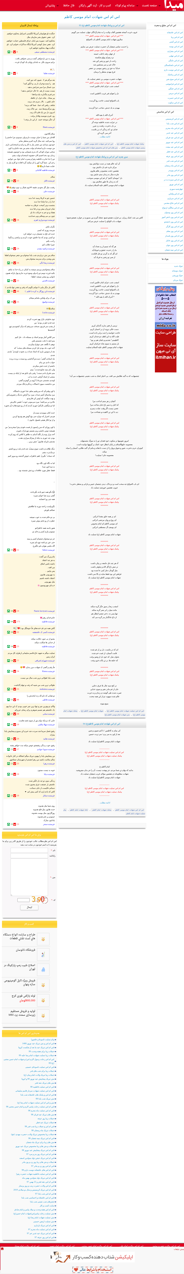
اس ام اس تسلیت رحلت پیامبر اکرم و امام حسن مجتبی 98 (30, 1107)
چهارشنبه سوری (176, 189)
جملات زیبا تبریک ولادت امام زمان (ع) (39, 1075)
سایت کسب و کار (47, 1206)
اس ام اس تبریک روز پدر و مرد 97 (40, 1154)
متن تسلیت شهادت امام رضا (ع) (41, 1217)
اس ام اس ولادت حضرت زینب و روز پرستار (36, 1186)
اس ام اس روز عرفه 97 (44, 1237)
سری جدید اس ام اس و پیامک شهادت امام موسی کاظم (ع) (102, 157)
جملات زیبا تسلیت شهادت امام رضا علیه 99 (36, 1055)
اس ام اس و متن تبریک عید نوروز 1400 (38, 1043)
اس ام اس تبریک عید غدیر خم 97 (40, 1233)
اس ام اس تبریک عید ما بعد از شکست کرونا (36, 1047)
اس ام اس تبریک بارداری (44, 1225)
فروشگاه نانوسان (25, 950)
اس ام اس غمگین (175, 88)
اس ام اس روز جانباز (174, 240)
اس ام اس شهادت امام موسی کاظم (99, 144)
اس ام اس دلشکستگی (173, 65)
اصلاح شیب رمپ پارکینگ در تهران (19, 967)
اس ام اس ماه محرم (174, 128)
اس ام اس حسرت (175, 98)
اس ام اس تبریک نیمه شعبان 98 (41, 1138)
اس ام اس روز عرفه (174, 156)
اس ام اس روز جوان (174, 245)
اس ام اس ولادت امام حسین (61, 1246)
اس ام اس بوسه (176, 46)
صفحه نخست (149, 6)
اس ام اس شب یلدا (175, 123)
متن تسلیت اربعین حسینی (43, 1221)
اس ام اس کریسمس (174, 119)
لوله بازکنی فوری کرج (23, 996)
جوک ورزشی (177, 275)
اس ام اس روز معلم (174, 231)
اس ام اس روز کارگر (174, 226)
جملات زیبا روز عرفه (46, 1118)
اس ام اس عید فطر (175, 151)
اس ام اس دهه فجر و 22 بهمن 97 (40, 1182)
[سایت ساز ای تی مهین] (165, 372)
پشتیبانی (50, 6)
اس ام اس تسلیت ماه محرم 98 (41, 1110)
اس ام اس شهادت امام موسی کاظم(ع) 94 (101, 724)
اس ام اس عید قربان (174, 137)
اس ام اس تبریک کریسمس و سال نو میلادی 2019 (33, 1190)
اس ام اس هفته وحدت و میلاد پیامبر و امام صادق (34, 1209)
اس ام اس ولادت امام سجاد (27, 1246)
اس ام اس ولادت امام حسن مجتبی (96, 1246)
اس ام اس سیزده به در (173, 180)
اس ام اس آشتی (176, 42)
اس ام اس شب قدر (175, 161)
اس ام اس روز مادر (175, 175)
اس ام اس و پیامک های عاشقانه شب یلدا (37, 1095)
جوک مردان (178, 280)
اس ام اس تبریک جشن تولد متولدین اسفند (36, 1158)
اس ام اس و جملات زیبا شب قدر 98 (39, 1126)
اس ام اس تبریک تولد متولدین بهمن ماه (38, 1178)
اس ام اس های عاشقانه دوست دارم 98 (38, 1170)
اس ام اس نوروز (176, 184)
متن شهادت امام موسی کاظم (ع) (117, 715)
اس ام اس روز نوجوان (173, 212)
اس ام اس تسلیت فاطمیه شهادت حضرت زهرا (35, 1174)
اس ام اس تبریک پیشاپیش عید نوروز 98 (38, 1150)
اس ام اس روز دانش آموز (172, 217)
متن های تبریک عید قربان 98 (42, 1114)
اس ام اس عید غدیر (174, 133)
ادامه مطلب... (104, 137)
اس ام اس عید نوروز (174, 142)
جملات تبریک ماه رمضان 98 (42, 1130)
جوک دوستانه (177, 271)
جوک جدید (178, 266)
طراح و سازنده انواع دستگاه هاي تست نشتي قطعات (19, 936)
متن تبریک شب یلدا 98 (45, 1099)
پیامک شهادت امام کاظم (101, 810)
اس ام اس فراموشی (174, 84)
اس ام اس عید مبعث (174, 147)
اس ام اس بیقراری (175, 51)
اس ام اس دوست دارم (173, 70)
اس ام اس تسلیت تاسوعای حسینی (39, 1067)
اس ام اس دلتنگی (175, 60)
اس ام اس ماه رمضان (174, 166)
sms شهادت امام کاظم (79, 810)
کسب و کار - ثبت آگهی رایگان (95, 6)
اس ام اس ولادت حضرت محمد (166, 1246)
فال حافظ (68, 6)
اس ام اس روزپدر (175, 170)
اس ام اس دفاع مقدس (173, 203)
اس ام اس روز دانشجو (173, 222)
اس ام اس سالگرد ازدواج (172, 208)
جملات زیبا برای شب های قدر (42, 1071)
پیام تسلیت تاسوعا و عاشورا (42, 1039)
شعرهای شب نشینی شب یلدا (42, 1202)
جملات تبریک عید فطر (45, 1122)
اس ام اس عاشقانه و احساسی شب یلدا (37, 1198)
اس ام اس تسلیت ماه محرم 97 (41, 1229)
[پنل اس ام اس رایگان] (165, 328)
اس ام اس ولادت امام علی (131, 1246)
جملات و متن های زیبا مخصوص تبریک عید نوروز (34, 1146)
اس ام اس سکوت (175, 103)
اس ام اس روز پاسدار (174, 236)
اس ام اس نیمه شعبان (174, 250)
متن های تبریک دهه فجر (44, 1083)
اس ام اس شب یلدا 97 (44, 1194)
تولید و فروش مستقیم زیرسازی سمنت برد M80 (22, 1013)
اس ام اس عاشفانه (175, 32)
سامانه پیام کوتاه (125, 6)
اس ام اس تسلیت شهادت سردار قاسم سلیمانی (34, 1091)
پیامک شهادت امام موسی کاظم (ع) (130, 144)
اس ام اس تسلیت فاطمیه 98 (42, 1087)
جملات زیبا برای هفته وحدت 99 (41, 1051)
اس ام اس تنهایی (176, 56)
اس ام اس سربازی (175, 198)
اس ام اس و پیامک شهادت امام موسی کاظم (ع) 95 (101, 26)
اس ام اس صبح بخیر (174, 79)
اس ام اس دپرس (176, 93)
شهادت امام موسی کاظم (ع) (92, 711)
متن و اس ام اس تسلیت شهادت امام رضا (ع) (35, 1103)
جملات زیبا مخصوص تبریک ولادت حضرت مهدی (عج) (32, 1134)
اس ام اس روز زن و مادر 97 (42, 1166)
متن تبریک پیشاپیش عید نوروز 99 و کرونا (38, 1079)
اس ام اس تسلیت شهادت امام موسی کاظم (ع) (125, 711)
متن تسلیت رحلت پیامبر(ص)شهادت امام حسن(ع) (33, 1213)
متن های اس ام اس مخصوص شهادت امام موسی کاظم (97, 148)
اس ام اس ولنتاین (176, 194)
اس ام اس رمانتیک (175, 74)
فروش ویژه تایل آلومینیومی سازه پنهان (19, 982)
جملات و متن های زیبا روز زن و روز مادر (38, 1162)
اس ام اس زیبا (177, 37)
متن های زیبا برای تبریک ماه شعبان (40, 1142)
